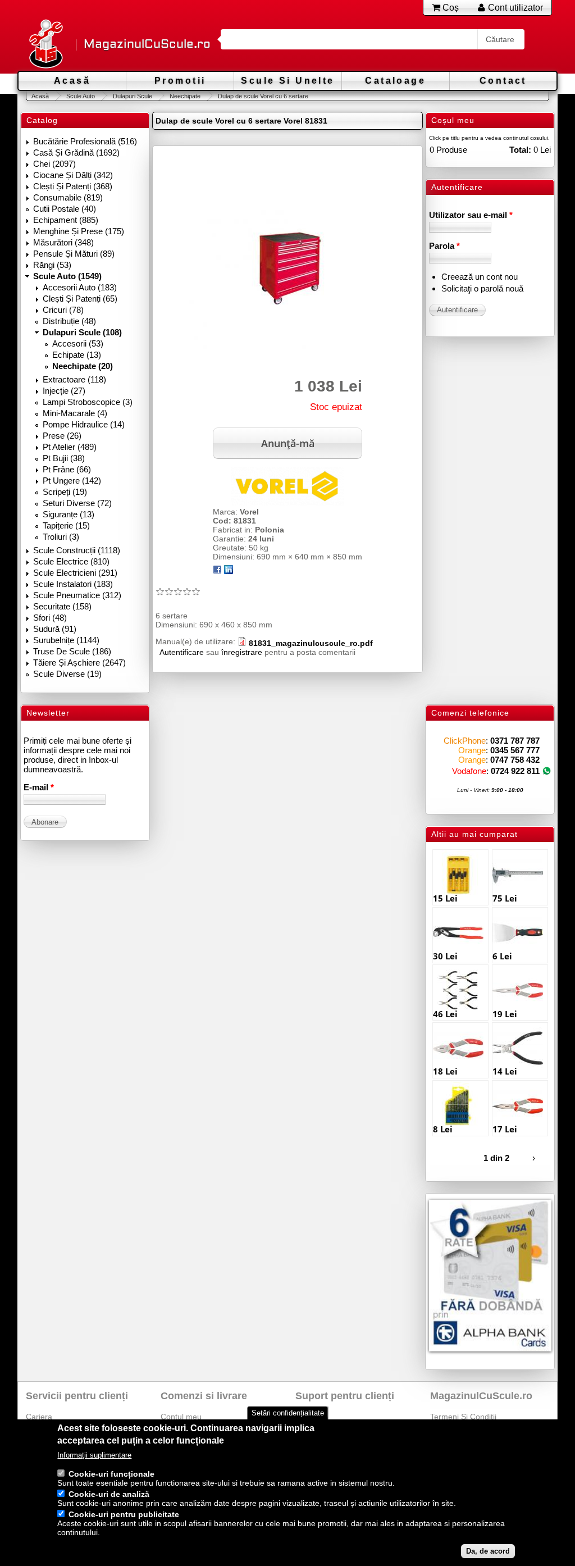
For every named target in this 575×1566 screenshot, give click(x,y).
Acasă (72, 80)
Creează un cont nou (479, 276)
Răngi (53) (52, 265)
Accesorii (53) (77, 343)
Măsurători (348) (63, 242)
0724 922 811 (515, 771)
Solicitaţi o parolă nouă (482, 288)
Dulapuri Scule (132, 96)
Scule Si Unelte (287, 80)
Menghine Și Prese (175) (78, 231)
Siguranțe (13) (68, 514)
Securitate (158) (62, 606)
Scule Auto (80, 96)
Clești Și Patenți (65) (80, 298)
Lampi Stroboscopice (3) (88, 402)
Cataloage (395, 80)
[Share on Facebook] (217, 571)
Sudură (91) (54, 629)
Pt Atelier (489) (70, 447)
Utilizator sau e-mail (471, 215)
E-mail (39, 787)
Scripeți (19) (65, 492)
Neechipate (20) (82, 366)
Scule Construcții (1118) (76, 550)
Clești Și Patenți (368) (72, 186)
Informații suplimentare (94, 1455)
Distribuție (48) (69, 321)
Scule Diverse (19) (67, 674)
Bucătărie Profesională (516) (85, 141)
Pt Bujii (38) (64, 458)
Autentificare (181, 652)
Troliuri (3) (61, 536)
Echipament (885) (65, 220)
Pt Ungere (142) (72, 480)
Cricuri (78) (63, 310)
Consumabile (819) (68, 197)
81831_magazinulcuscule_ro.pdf (311, 643)
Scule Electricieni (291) (75, 572)
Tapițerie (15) (66, 525)
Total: (520, 149)
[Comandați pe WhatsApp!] (546, 771)
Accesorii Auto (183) (80, 287)
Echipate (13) (76, 354)
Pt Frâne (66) (67, 469)
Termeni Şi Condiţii (463, 1416)
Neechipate (185, 96)
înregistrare (241, 652)
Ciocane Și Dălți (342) (73, 175)
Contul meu (181, 1416)
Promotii (180, 80)
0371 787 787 (515, 740)
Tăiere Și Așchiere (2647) (79, 662)
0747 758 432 (515, 759)
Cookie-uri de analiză (109, 1494)
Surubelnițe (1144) (66, 640)
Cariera (39, 1416)
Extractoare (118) (74, 379)
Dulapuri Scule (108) (82, 332)
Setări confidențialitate (288, 1413)
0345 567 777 (515, 750)
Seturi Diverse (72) (77, 503)
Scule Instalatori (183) (73, 584)
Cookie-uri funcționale (111, 1473)
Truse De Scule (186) (72, 651)
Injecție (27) (64, 390)
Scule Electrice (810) (71, 561)
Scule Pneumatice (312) (77, 595)
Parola (444, 246)
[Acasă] (45, 45)
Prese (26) (62, 435)
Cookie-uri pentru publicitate (124, 1514)
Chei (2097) (54, 164)
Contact (503, 80)
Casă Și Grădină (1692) (76, 152)
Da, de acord (488, 1551)
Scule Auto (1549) (67, 276)
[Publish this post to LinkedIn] (228, 571)
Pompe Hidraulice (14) (84, 424)
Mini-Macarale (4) (75, 413)
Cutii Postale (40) (64, 208)
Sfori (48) (50, 617)
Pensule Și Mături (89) (74, 253)
